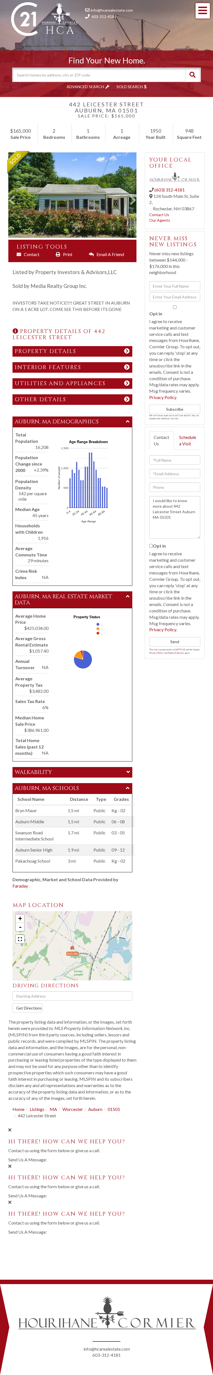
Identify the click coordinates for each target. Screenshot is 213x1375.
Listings (37, 1109)
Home (18, 1109)
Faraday (20, 885)
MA (53, 1109)
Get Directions (29, 1008)
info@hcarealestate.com (112, 10)
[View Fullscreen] (20, 939)
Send (174, 641)
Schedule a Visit (187, 440)
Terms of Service (176, 652)
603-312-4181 (104, 16)
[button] (192, 75)
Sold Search (129, 86)
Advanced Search (85, 86)
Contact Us (159, 214)
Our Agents (159, 220)
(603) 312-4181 (169, 189)
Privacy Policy (162, 397)
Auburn (95, 1109)
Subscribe (174, 409)
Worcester (72, 1109)
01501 (114, 1109)
